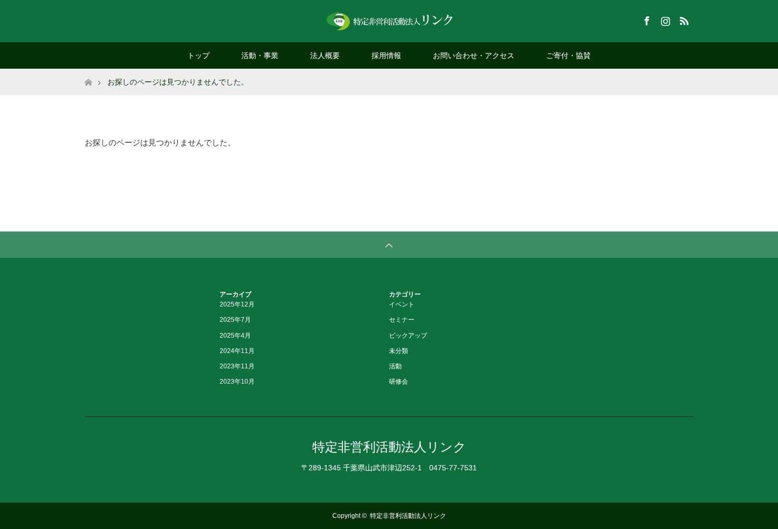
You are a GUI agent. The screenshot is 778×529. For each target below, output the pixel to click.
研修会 (398, 381)
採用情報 (386, 55)
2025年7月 (235, 319)
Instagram (664, 19)
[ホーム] (88, 73)
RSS (683, 19)
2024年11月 (237, 351)
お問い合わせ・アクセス (473, 55)
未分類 (398, 351)
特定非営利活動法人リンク (389, 447)
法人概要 (325, 55)
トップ (198, 55)
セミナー (401, 319)
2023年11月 (237, 366)
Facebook (646, 19)
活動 (395, 366)
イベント (401, 304)
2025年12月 (237, 304)
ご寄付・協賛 (568, 55)
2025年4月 (235, 335)
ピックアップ (408, 335)
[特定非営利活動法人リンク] (389, 20)
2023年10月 (237, 381)
